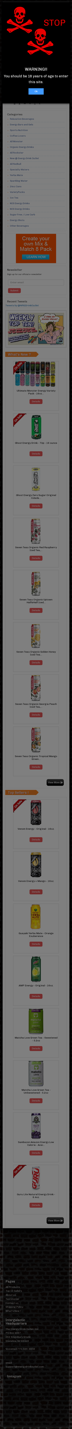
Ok (36, 91)
